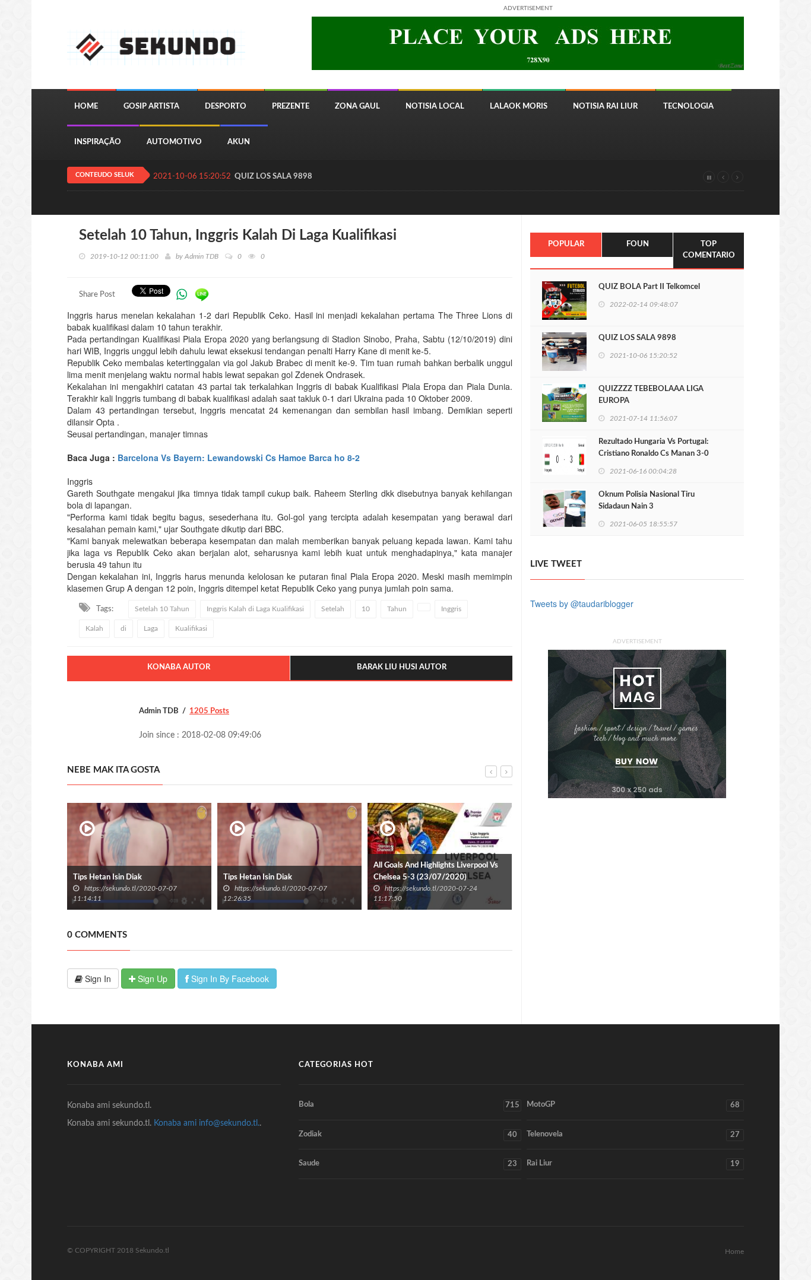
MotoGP (633, 1105)
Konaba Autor (178, 667)
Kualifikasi (191, 628)
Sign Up (151, 978)
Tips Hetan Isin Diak (107, 877)
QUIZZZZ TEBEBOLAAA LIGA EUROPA (651, 395)
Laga (151, 628)
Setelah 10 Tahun (162, 608)
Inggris (451, 608)
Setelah (332, 608)
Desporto (225, 106)
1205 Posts (209, 711)
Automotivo (174, 142)
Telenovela (633, 1134)
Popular (566, 244)
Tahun (397, 608)
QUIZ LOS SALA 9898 (273, 176)
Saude (408, 1164)
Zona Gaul (357, 106)
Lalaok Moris (518, 106)
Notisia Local (435, 106)
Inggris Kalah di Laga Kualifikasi (255, 608)
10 (366, 608)
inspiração (97, 142)
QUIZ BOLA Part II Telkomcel (649, 287)
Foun (637, 244)
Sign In (97, 978)
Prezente (290, 106)
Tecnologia (688, 106)
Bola (409, 1105)
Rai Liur (633, 1164)
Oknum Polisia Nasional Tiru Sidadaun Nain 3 (646, 500)
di (123, 628)
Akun (238, 142)
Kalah (94, 628)
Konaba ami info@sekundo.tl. (206, 1123)
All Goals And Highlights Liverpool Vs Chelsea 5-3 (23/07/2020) (435, 871)
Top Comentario (709, 249)
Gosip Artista (151, 106)
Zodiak (408, 1134)
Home (86, 106)
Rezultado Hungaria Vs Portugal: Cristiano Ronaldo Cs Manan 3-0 (653, 448)
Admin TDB (201, 256)
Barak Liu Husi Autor (401, 667)
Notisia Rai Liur (605, 106)
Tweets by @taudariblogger (581, 603)
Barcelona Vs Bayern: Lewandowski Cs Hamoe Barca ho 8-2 (239, 457)
